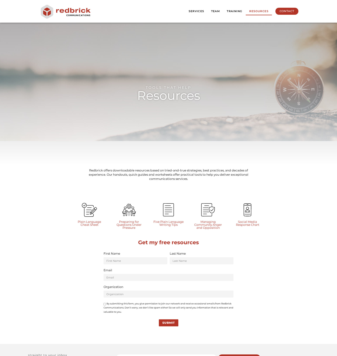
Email (108, 270)
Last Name (178, 253)
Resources (258, 11)
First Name (112, 253)
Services (196, 11)
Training (234, 11)
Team (215, 11)
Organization (113, 287)
